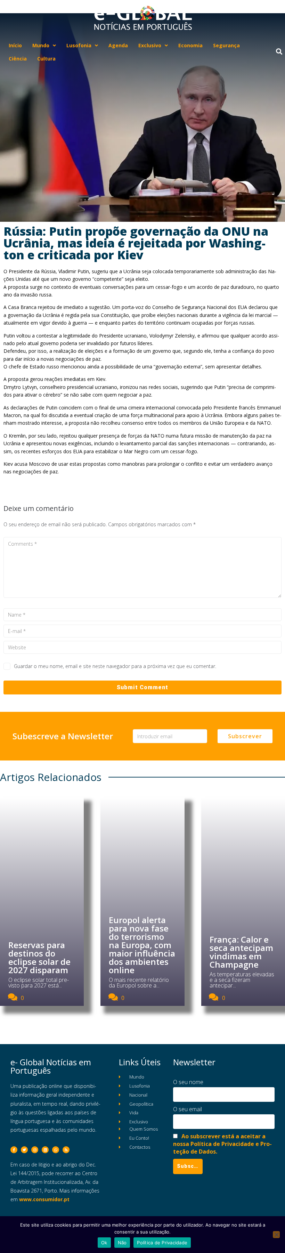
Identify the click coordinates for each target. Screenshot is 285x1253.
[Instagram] (34, 1149)
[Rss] (66, 1149)
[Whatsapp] (55, 1149)
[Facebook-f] (13, 1149)
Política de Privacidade (162, 1242)
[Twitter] (24, 1149)
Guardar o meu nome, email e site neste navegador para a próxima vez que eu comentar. (115, 666)
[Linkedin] (45, 1149)
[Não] (276, 1234)
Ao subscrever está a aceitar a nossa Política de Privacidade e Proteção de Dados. (222, 1143)
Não (122, 1242)
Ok (104, 1242)
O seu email (187, 1109)
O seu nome (188, 1082)
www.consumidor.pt (44, 1199)
